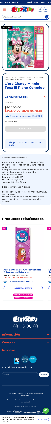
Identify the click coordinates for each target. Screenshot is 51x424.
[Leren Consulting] (35, 412)
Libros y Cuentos (32, 77)
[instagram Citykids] (15, 326)
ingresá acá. (25, 402)
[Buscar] (46, 17)
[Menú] (4, 9)
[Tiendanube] (14, 412)
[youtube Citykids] (29, 326)
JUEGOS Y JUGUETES (17, 77)
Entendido (42, 419)
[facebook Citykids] (22, 326)
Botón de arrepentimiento (25, 406)
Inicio (6, 77)
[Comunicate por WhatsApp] (46, 411)
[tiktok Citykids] (35, 326)
